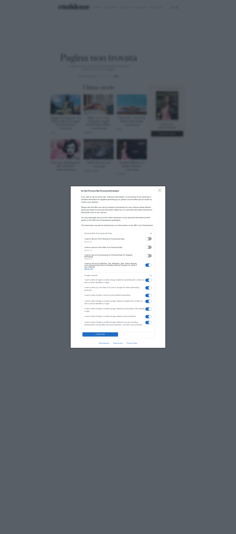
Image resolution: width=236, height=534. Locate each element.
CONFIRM (100, 334)
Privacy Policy (132, 343)
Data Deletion (104, 343)
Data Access (118, 343)
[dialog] (118, 267)
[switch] (148, 238)
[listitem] (118, 233)
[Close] (160, 191)
